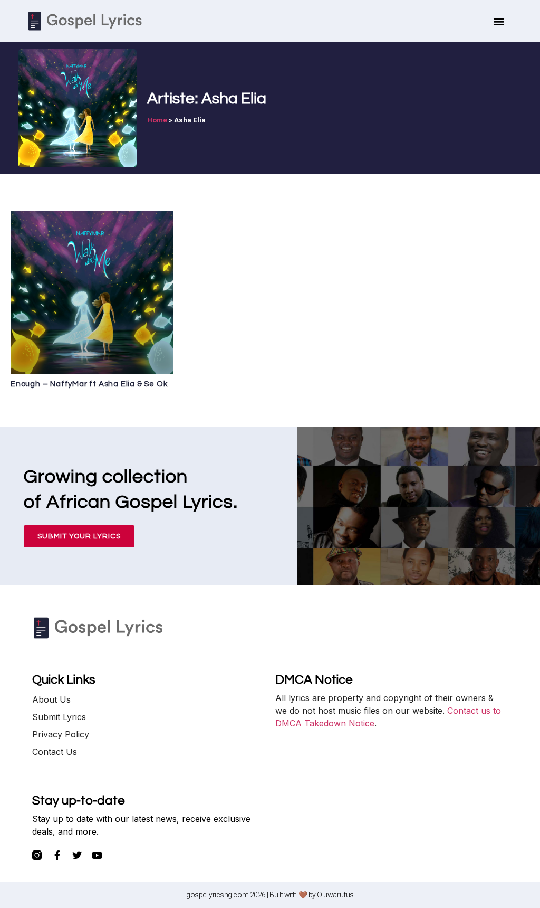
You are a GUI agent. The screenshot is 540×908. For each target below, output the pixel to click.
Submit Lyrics (59, 717)
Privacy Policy (60, 734)
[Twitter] (77, 855)
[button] (499, 21)
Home (157, 120)
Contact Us (54, 751)
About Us (51, 699)
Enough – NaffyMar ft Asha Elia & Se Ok (89, 384)
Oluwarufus (335, 895)
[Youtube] (97, 855)
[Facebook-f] (57, 855)
